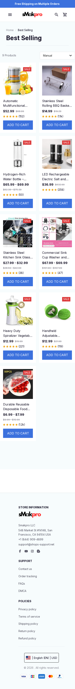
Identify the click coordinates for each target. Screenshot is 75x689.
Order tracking (27, 576)
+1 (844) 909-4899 (30, 539)
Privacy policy (27, 609)
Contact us (25, 568)
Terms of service (29, 616)
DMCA (22, 591)
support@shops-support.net (36, 544)
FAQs (21, 583)
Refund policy (27, 638)
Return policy (26, 631)
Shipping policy (28, 623)
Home (10, 30)
